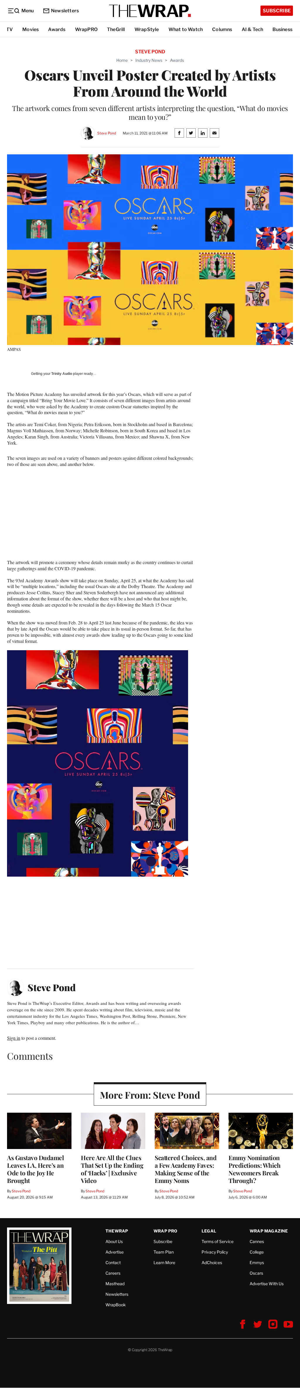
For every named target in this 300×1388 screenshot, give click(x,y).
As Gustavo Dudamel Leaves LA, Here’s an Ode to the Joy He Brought (35, 1169)
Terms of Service (217, 1241)
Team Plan (164, 1251)
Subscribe (277, 10)
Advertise (114, 1251)
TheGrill (116, 29)
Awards (56, 29)
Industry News (148, 60)
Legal (209, 1230)
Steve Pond (106, 133)
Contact (113, 1262)
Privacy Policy (215, 1251)
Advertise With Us (267, 1283)
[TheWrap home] (150, 11)
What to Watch (185, 29)
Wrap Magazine (269, 1230)
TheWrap (116, 1230)
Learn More (164, 1262)
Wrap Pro (166, 1230)
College (257, 1251)
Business (282, 29)
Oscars (256, 1273)
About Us (114, 1241)
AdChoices (212, 1262)
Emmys (257, 1262)
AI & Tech (252, 29)
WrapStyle (146, 29)
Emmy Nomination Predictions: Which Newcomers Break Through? (254, 1169)
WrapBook (115, 1304)
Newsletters (65, 10)
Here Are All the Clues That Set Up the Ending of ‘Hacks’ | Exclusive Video (112, 1169)
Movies (30, 29)
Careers (112, 1273)
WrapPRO (86, 29)
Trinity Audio (61, 374)
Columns (222, 29)
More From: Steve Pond (150, 1094)
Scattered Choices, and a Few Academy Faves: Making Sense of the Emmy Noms (186, 1169)
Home (122, 60)
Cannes (257, 1241)
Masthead (115, 1283)
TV (9, 29)
